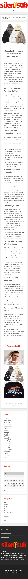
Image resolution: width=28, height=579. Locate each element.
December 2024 (7, 443)
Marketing (6, 516)
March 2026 (6, 418)
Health (5, 510)
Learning (6, 514)
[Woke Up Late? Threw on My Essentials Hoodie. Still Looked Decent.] (14, 374)
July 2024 (6, 453)
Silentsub (5, 553)
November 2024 (7, 445)
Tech (5, 520)
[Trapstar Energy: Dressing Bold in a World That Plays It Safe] (14, 390)
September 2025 (8, 426)
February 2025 (7, 440)
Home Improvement (8, 512)
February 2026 (7, 420)
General (5, 508)
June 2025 (6, 432)
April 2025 (6, 436)
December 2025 (7, 424)
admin (12, 48)
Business (6, 504)
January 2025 (7, 441)
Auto (5, 502)
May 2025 (6, 434)
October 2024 (7, 447)
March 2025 (6, 438)
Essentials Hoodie (13, 403)
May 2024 (6, 457)
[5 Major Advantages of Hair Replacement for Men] (14, 357)
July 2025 (6, 430)
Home (3, 16)
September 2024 (8, 449)
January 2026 (7, 422)
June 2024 (6, 455)
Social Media (7, 518)
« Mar (5, 490)
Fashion (8, 16)
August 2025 (7, 428)
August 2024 (7, 451)
